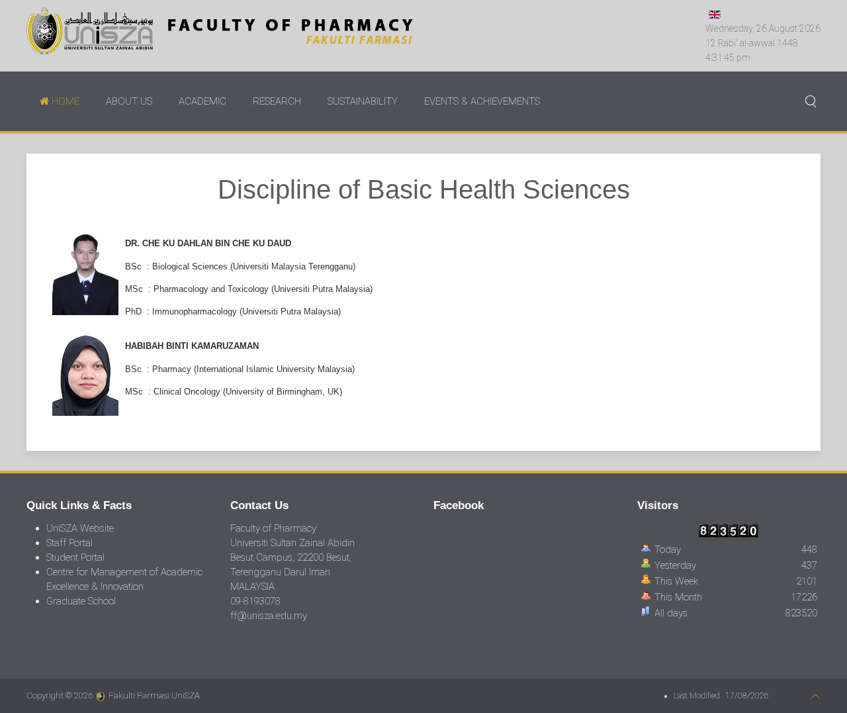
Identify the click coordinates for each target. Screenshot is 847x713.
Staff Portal (69, 543)
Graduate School (81, 601)
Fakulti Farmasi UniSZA (154, 695)
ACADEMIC (202, 101)
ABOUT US (129, 101)
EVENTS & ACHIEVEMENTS (482, 101)
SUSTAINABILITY (363, 101)
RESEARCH (277, 101)
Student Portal (75, 557)
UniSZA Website (80, 528)
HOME (64, 101)
